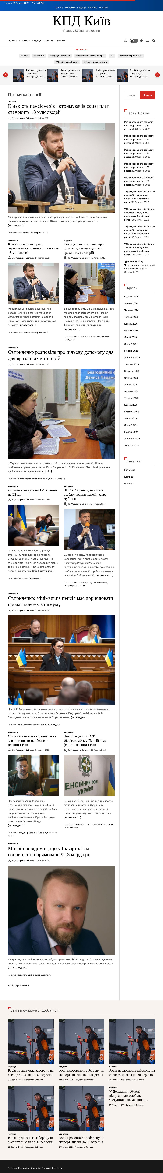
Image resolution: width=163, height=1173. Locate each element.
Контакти (103, 7)
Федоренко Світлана (24, 118)
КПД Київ (81, 20)
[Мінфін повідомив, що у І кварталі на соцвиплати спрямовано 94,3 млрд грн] (61, 910)
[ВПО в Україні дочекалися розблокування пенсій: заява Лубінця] (89, 529)
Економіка (70, 7)
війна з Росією (80, 336)
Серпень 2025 (131, 378)
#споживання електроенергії (90, 55)
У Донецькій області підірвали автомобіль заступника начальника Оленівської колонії (129, 75)
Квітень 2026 (131, 323)
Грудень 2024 (131, 432)
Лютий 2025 (130, 418)
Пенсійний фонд (71, 828)
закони (43, 833)
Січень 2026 (130, 344)
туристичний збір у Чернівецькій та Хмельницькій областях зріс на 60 (139, 265)
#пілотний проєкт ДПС (131, 55)
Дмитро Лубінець (71, 586)
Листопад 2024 (132, 438)
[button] (5, 74)
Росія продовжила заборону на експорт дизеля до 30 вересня (36, 75)
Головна (59, 7)
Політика (92, 7)
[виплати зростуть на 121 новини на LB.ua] (33, 525)
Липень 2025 (131, 384)
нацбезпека (52, 833)
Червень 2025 (131, 391)
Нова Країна (36, 233)
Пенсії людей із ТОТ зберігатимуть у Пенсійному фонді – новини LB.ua (85, 740)
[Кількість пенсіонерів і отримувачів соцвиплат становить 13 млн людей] (61, 168)
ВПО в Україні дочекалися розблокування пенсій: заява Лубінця (85, 494)
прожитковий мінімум (34, 725)
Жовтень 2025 (131, 364)
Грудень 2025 (131, 350)
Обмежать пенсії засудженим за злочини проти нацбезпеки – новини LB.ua (32, 740)
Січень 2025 (130, 425)
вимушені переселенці (97, 582)
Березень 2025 (131, 411)
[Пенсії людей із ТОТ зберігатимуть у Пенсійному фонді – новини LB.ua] (89, 775)
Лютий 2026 (130, 337)
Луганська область (99, 825)
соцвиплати (98, 336)
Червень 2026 (131, 310)
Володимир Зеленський (28, 833)
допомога (22, 975)
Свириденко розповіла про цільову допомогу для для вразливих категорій (84, 248)
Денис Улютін (24, 233)
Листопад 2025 (132, 357)
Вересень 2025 (131, 371)
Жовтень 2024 (131, 445)
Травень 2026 (131, 317)
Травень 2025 (131, 398)
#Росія (24, 55)
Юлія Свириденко (57, 479)
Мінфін (31, 975)
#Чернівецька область (67, 62)
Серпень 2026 (131, 296)
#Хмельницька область (95, 62)
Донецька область (82, 825)
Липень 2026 (131, 303)
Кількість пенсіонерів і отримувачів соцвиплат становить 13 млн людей (33, 248)
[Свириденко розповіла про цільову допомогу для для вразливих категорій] (89, 283)
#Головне (39, 55)
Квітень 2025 (131, 405)
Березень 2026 (131, 330)
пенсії (45, 233)
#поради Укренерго (60, 55)
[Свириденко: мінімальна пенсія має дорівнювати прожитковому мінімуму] (61, 660)
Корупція (81, 7)
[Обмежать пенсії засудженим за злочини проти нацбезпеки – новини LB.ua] (33, 775)
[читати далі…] (16, 225)
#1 (112, 55)
